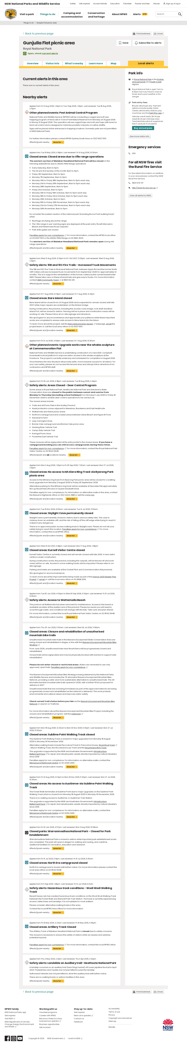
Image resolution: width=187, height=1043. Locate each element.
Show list (57, 142)
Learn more (96, 63)
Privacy (112, 1015)
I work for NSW (74, 1038)
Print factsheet (143, 33)
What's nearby (74, 63)
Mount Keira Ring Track (96, 747)
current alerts (50, 53)
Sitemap (112, 1021)
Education (115, 3)
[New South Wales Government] (168, 1025)
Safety (73, 3)
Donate (112, 1027)
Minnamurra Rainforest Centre (44, 763)
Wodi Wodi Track (107, 745)
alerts (146, 63)
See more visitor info (139, 136)
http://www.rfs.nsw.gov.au (144, 188)
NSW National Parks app (15, 1012)
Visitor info (52, 63)
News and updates (82, 1015)
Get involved (44, 1027)
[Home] (11, 14)
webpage (76, 713)
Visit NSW (9, 1018)
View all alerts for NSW (140, 195)
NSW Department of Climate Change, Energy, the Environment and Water (19, 1024)
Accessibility (114, 1008)
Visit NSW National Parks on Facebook (7, 1038)
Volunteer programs (48, 1012)
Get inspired (84, 3)
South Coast (155, 82)
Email (160, 33)
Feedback (78, 1022)
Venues (156, 3)
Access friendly (100, 3)
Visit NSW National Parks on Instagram (13, 1038)
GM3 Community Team (48, 280)
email (108, 324)
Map (113, 63)
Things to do (28, 23)
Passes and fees (142, 3)
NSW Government (55, 1038)
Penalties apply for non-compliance (47, 235)
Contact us (79, 1018)
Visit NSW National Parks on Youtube (20, 1038)
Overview (32, 63)
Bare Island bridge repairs (80, 324)
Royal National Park (142, 79)
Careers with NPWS (47, 1015)
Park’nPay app (155, 113)
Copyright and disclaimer (120, 1018)
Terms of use (114, 1012)
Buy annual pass (143, 128)
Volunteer (127, 3)
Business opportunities (49, 1024)
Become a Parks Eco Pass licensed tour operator (50, 1019)
